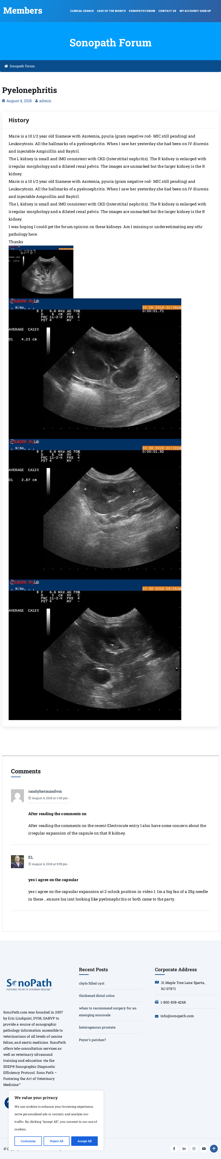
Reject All (56, 1141)
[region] (56, 1120)
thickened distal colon (97, 995)
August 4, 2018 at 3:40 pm (49, 798)
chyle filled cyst (91, 983)
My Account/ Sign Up (195, 11)
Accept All (84, 1141)
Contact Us (167, 11)
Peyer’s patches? (92, 1039)
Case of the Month (111, 11)
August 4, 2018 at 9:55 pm (49, 864)
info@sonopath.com (177, 1015)
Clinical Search (82, 11)
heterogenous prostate (97, 1027)
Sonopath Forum (142, 11)
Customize (28, 1141)
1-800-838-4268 (173, 1002)
